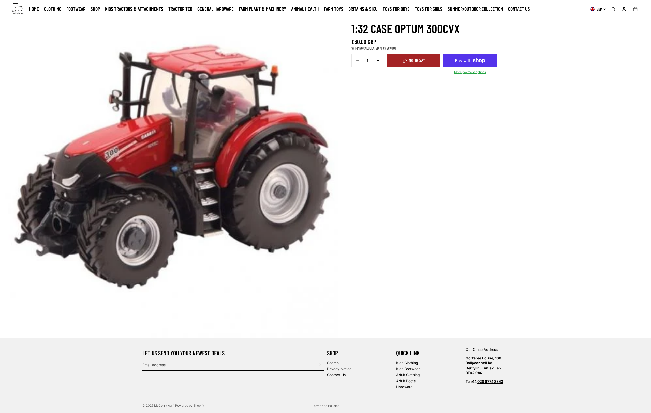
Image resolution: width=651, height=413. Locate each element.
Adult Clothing (408, 375)
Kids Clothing (407, 363)
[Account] (624, 9)
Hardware (404, 387)
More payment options (470, 72)
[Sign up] (318, 365)
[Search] (613, 9)
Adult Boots (406, 381)
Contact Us (336, 375)
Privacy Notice (339, 369)
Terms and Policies (325, 406)
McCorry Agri (164, 405)
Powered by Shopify (189, 405)
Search (333, 363)
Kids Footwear (408, 369)
